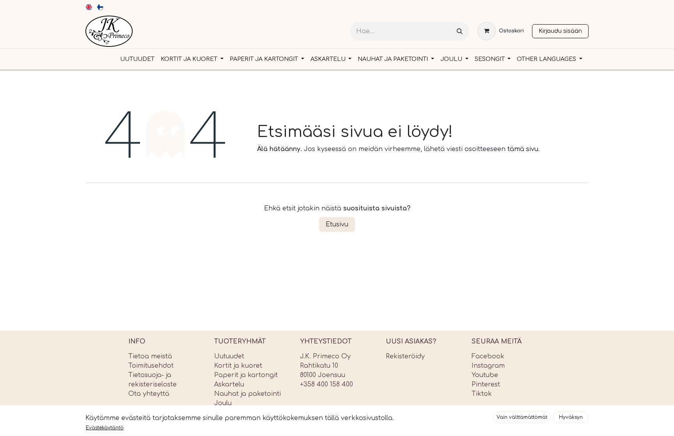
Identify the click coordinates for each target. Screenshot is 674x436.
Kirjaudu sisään (560, 31)
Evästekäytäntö (105, 428)
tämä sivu (522, 149)
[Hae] (459, 31)
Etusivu (337, 224)
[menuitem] (89, 7)
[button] (522, 417)
